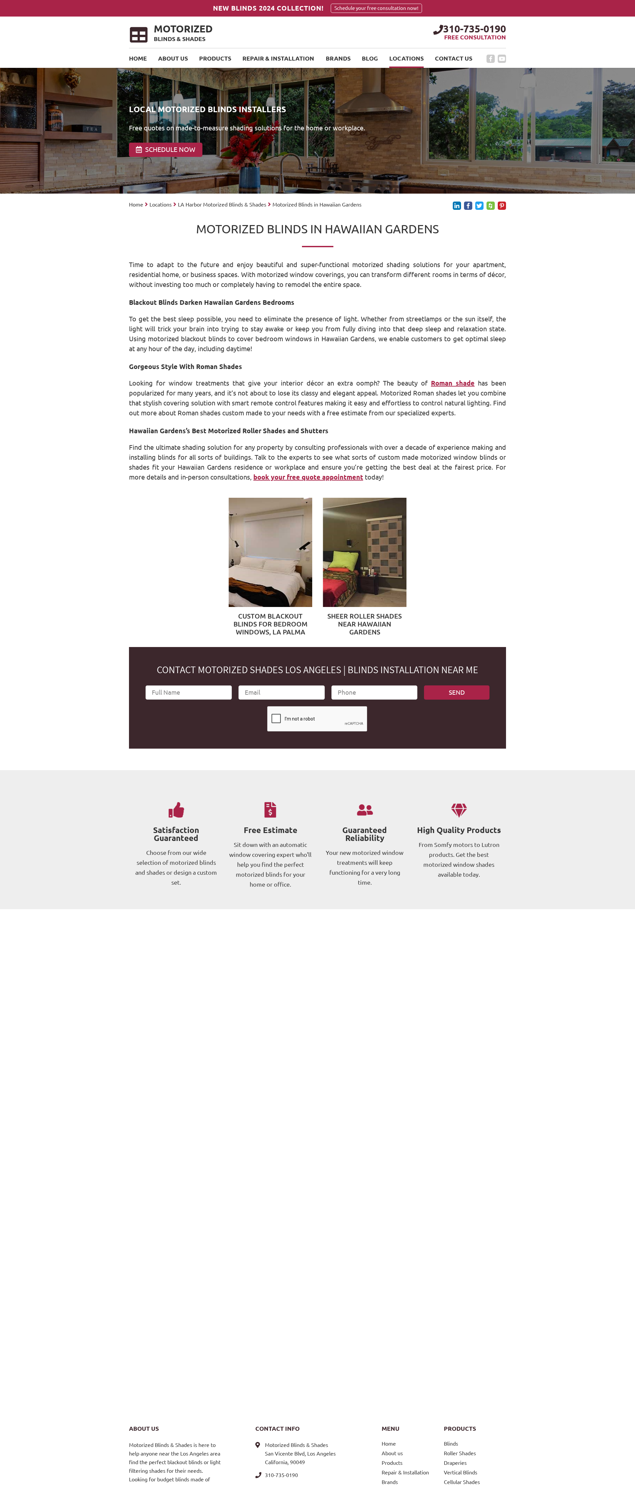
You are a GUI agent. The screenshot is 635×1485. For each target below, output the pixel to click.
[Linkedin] (457, 206)
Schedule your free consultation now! (376, 8)
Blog (370, 58)
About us (173, 58)
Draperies (455, 1463)
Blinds (451, 1444)
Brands (338, 58)
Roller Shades (460, 1453)
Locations (406, 58)
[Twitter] (479, 206)
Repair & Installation (278, 58)
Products (215, 58)
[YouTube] (502, 59)
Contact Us (453, 58)
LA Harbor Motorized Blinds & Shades (222, 205)
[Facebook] (491, 59)
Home (138, 58)
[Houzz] (491, 206)
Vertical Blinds (460, 1472)
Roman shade (453, 383)
